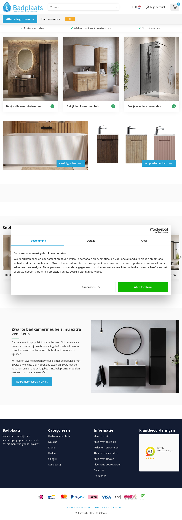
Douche (52, 441)
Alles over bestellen (105, 441)
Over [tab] (144, 240)
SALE (70, 19)
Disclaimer (100, 475)
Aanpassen (88, 286)
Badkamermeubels (59, 436)
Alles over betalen (104, 458)
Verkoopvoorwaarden (79, 507)
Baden (52, 453)
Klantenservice (50, 19)
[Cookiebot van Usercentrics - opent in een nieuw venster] (152, 230)
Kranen (52, 447)
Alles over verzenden (105, 453)
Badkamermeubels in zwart (32, 381)
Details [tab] (91, 240)
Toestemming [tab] (37, 240)
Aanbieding (54, 464)
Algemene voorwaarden (107, 464)
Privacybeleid (102, 507)
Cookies (117, 507)
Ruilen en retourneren (106, 447)
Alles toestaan (143, 286)
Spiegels (53, 458)
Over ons (99, 470)
